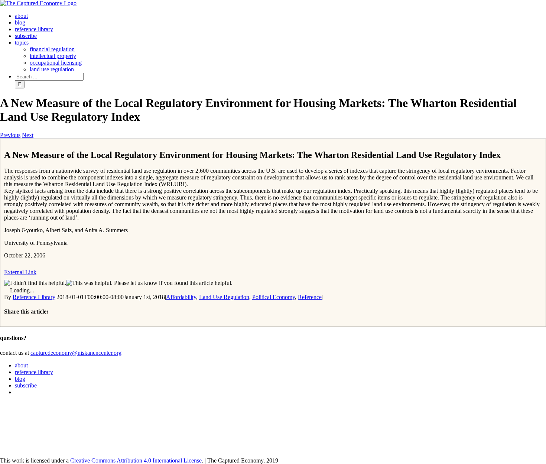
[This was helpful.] (89, 283)
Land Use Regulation (224, 297)
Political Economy (273, 297)
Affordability (181, 297)
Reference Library (34, 297)
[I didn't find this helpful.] (35, 283)
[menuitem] (21, 16)
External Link (20, 272)
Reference (310, 297)
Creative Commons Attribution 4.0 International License (136, 460)
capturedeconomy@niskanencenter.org (75, 353)
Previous (10, 135)
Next (27, 135)
